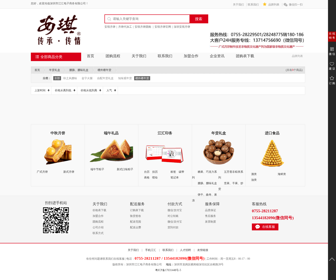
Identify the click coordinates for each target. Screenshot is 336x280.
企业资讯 (217, 56)
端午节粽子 (97, 169)
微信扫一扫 (296, 4)
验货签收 (135, 216)
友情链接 (202, 250)
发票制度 (210, 221)
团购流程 (113, 56)
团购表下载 (245, 56)
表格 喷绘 (151, 177)
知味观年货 (125, 78)
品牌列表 (273, 4)
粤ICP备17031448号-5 (168, 270)
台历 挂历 (151, 171)
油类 (254, 179)
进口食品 (272, 133)
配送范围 (135, 221)
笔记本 (175, 177)
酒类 (254, 174)
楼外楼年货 (104, 70)
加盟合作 (191, 56)
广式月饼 (42, 171)
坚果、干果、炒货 (230, 186)
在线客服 (268, 227)
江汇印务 (165, 133)
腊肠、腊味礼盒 (78, 70)
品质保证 (210, 210)
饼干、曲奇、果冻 (204, 197)
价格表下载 (99, 210)
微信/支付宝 (175, 210)
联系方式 (98, 233)
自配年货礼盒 (105, 78)
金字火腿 (87, 78)
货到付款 (173, 227)
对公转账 (173, 216)
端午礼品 (111, 133)
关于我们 (238, 4)
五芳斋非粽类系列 (230, 174)
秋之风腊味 (70, 78)
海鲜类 (282, 174)
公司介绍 (98, 227)
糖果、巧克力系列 (204, 174)
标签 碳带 (177, 171)
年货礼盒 (54, 70)
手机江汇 (150, 250)
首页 (90, 56)
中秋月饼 (58, 133)
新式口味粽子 (125, 169)
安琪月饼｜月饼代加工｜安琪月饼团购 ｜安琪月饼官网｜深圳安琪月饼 (147, 26)
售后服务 (210, 216)
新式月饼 (68, 171)
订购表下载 (137, 210)
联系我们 (253, 4)
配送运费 (135, 227)
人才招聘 (185, 250)
